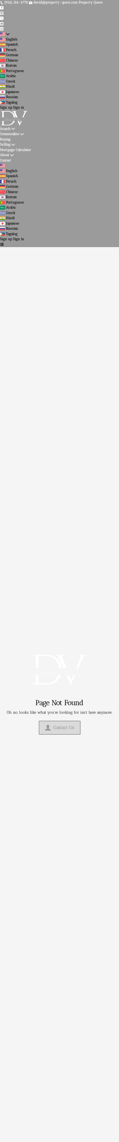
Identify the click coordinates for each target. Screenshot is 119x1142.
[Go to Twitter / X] (1, 18)
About (4, 155)
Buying (5, 139)
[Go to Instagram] (1, 13)
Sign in (18, 107)
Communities (9, 134)
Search (5, 129)
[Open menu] (1, 244)
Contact (5, 160)
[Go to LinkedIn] (1, 29)
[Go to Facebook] (1, 8)
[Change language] (5, 34)
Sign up (6, 107)
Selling (5, 144)
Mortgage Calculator (15, 150)
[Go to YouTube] (1, 23)
